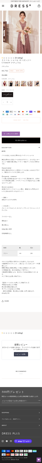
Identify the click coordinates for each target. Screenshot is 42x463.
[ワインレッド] (5, 84)
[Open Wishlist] (39, 460)
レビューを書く (21, 354)
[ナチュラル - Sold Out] (31, 84)
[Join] (38, 400)
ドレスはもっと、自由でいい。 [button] (11, 419)
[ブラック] (11, 84)
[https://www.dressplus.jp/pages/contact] (11, 441)
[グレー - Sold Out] (24, 84)
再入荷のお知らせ (21, 140)
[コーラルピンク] (18, 84)
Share (7, 301)
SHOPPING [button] (5, 413)
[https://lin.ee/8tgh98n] (7, 441)
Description (6, 148)
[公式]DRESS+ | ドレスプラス (13, 458)
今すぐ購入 (20, 127)
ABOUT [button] (4, 425)
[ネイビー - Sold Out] (36, 84)
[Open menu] (5, 6)
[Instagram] (3, 441)
